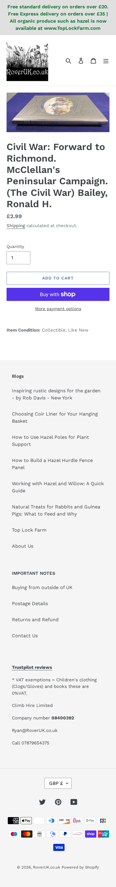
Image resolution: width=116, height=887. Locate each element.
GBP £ (56, 783)
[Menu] (106, 60)
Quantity (15, 246)
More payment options (58, 308)
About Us (22, 546)
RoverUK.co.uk (46, 867)
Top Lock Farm (29, 530)
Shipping (16, 225)
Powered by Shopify (80, 867)
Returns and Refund (35, 619)
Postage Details (30, 603)
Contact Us (25, 635)
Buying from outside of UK (42, 587)
